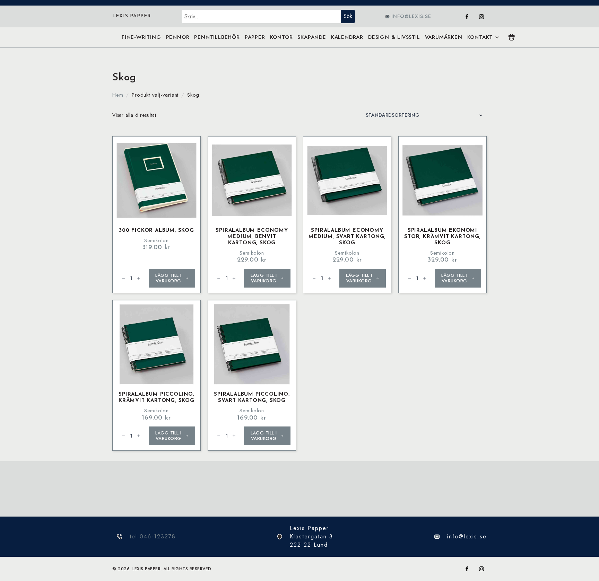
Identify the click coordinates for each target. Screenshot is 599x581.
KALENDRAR (347, 37)
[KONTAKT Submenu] (497, 37)
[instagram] (481, 16)
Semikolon (156, 240)
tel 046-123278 (153, 536)
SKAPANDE (311, 37)
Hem (117, 95)
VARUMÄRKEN (443, 37)
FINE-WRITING (141, 37)
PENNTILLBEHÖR (217, 37)
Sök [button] (348, 16)
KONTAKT (480, 37)
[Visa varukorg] (511, 37)
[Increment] (138, 278)
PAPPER (255, 37)
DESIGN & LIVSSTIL (394, 37)
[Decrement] (123, 278)
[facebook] (467, 16)
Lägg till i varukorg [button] (168, 278)
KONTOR (281, 37)
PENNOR (178, 37)
